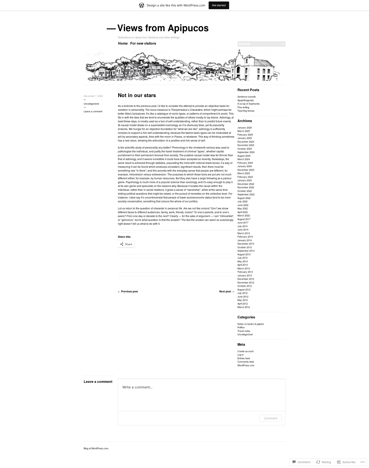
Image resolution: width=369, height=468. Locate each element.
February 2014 (245, 236)
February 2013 (245, 271)
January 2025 (244, 138)
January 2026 (244, 127)
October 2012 (244, 285)
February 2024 (245, 162)
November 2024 (245, 145)
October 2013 (244, 247)
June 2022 (242, 205)
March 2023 (243, 173)
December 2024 (245, 141)
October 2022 (244, 190)
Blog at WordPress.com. (96, 448)
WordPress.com (245, 365)
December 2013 (245, 243)
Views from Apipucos (163, 27)
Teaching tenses (246, 110)
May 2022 (242, 208)
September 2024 (246, 152)
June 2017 (242, 222)
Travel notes (243, 330)
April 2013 (242, 264)
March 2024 (243, 159)
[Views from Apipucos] (185, 80)
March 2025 (243, 131)
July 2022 (242, 201)
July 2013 (242, 257)
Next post (226, 291)
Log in (240, 354)
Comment (270, 418)
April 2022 (242, 212)
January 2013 (244, 275)
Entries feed (243, 358)
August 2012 (243, 289)
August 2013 (243, 254)
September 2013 (246, 250)
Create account (245, 351)
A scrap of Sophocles (248, 103)
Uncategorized (91, 103)
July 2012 (242, 293)
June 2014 (242, 229)
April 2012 (242, 303)
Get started (219, 5)
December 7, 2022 (93, 96)
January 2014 (244, 240)
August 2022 (243, 198)
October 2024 (244, 148)
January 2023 (244, 180)
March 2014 (243, 233)
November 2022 (245, 187)
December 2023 (245, 169)
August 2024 (243, 155)
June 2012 (242, 296)
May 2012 (242, 300)
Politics (241, 327)
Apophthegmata (245, 100)
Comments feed (245, 361)
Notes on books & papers (250, 323)
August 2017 (243, 219)
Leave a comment (93, 111)
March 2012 (243, 307)
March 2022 (243, 215)
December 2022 (245, 183)
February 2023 (245, 176)
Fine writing (243, 107)
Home (123, 43)
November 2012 (245, 282)
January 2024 (244, 166)
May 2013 (242, 261)
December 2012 (245, 278)
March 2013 (243, 268)
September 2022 (246, 194)
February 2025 (245, 134)
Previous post (128, 291)
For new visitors (143, 43)
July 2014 (242, 226)
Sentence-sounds (246, 96)
